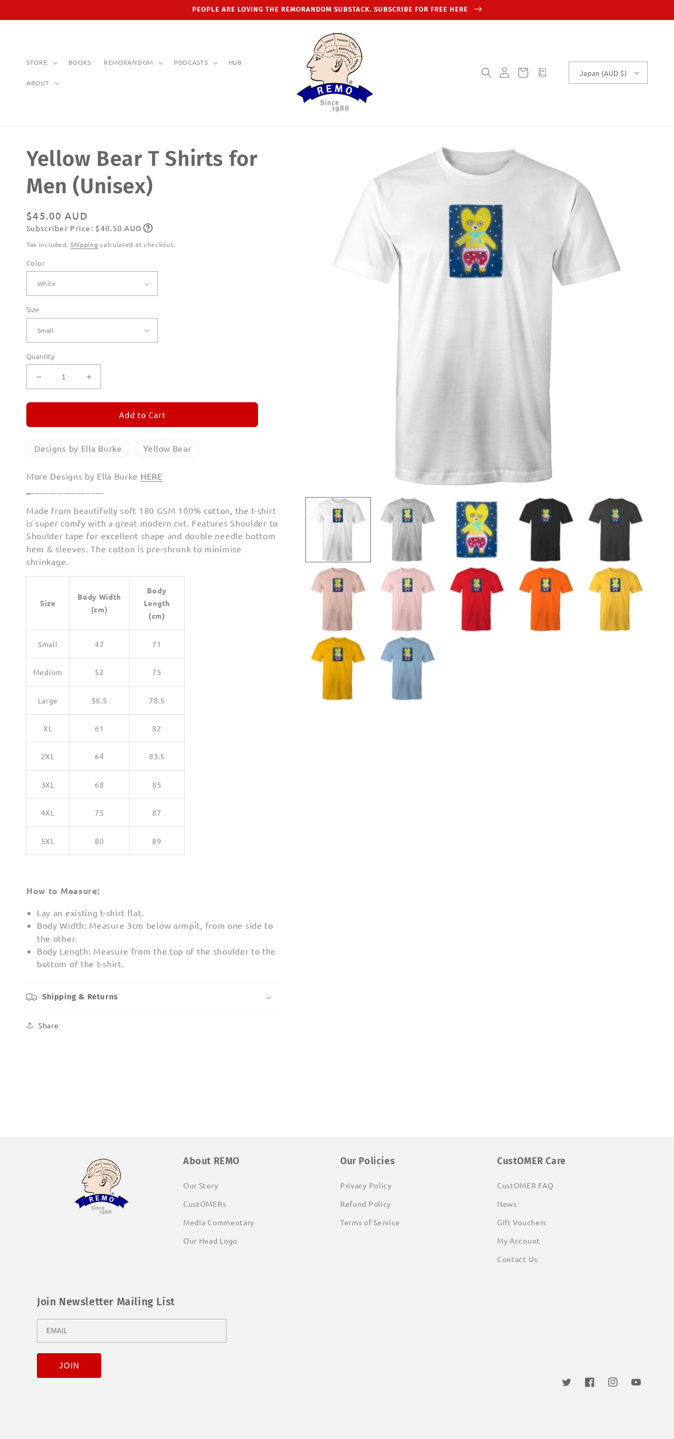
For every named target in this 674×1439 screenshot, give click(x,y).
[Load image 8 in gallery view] (477, 599)
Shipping (84, 244)
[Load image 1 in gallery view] (338, 530)
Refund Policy (365, 1203)
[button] (41, 62)
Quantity (40, 356)
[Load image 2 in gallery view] (407, 530)
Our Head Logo (210, 1240)
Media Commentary (218, 1222)
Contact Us (517, 1259)
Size (32, 309)
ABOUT (37, 83)
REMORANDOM (128, 62)
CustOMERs (204, 1203)
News (507, 1203)
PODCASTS (191, 62)
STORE (37, 62)
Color (35, 263)
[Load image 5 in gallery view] (615, 530)
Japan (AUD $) (603, 72)
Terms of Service (370, 1222)
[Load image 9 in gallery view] (546, 599)
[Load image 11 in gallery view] (338, 669)
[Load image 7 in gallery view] (407, 599)
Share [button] (48, 1025)
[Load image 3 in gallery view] (477, 530)
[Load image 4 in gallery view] (546, 530)
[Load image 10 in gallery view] (615, 599)
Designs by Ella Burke (78, 448)
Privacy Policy (366, 1185)
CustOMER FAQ (525, 1185)
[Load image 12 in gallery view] (407, 669)
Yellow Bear (167, 448)
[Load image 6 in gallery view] (338, 599)
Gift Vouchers (522, 1222)
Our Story (200, 1185)
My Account (518, 1240)
